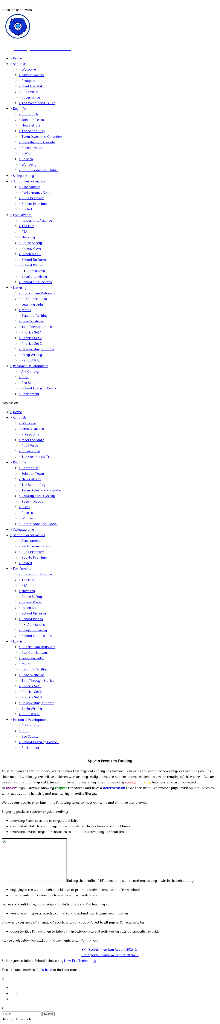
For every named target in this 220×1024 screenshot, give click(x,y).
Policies (27, 159)
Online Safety (31, 243)
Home (17, 58)
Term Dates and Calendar (41, 137)
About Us (20, 64)
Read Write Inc (32, 321)
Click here (44, 970)
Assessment (30, 187)
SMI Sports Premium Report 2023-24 (110, 950)
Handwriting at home (37, 349)
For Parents (22, 215)
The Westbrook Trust (38, 103)
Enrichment (30, 394)
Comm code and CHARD (39, 170)
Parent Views (31, 249)
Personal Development (30, 366)
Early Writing (31, 355)
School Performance (29, 181)
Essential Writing (34, 316)
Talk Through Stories (37, 327)
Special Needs (32, 148)
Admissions (36, 271)
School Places (32, 265)
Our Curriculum (34, 299)
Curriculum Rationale (38, 293)
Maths (26, 310)
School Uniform (33, 260)
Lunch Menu (31, 254)
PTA (24, 232)
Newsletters (31, 125)
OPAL (25, 377)
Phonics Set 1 (31, 332)
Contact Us (29, 114)
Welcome (28, 70)
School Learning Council (40, 388)
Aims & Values (32, 75)
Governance (30, 97)
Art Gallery (30, 372)
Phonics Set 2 (31, 338)
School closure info (36, 282)
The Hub (27, 226)
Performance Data (35, 193)
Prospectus (30, 81)
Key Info (19, 109)
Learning (19, 288)
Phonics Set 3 (31, 344)
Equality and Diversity (38, 142)
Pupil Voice (29, 92)
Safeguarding (23, 176)
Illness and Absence (36, 221)
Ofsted (26, 209)
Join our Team (32, 120)
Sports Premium (34, 204)
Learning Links (32, 304)
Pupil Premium (32, 198)
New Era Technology (80, 961)
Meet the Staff (32, 86)
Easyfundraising (34, 277)
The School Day (33, 131)
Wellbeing (28, 165)
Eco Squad (29, 383)
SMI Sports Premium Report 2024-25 (110, 955)
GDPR (25, 153)
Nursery (28, 237)
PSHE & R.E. (30, 360)
